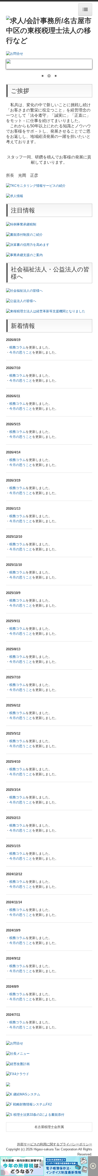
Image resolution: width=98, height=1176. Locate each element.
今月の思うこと (20, 352)
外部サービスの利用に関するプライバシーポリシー (54, 1144)
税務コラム (17, 347)
